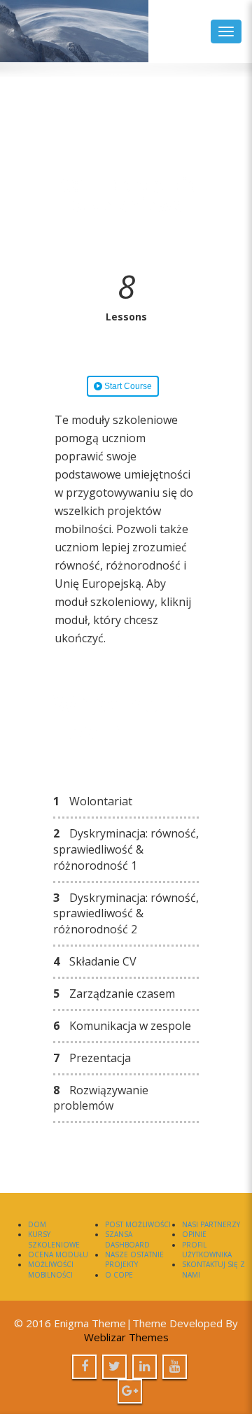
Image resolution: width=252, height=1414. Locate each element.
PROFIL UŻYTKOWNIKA (207, 1249)
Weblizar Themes (126, 1337)
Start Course (127, 386)
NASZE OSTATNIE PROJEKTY (134, 1259)
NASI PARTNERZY (211, 1224)
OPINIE (194, 1234)
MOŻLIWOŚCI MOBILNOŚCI (51, 1269)
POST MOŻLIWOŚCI (138, 1224)
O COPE (119, 1275)
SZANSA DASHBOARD (127, 1239)
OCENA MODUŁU (58, 1254)
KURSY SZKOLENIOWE (54, 1239)
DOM (37, 1224)
